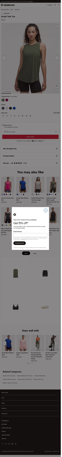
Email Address (17, 231)
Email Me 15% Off (19, 243)
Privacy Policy (24, 239)
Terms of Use (42, 237)
